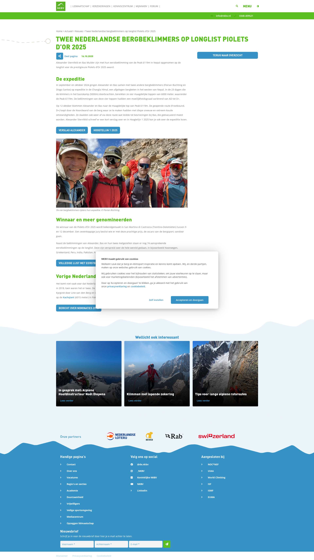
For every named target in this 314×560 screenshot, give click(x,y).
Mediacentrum (75, 516)
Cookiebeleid (104, 555)
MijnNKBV (141, 6)
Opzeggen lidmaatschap (80, 523)
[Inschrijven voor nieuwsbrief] (166, 544)
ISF (209, 484)
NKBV (140, 484)
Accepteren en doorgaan (189, 300)
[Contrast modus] (257, 6)
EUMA (211, 497)
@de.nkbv (142, 464)
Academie (72, 490)
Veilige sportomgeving (79, 510)
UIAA (211, 470)
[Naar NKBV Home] (60, 6)
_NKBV (140, 470)
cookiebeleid (138, 286)
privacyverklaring (117, 286)
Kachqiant (69, 297)
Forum (154, 6)
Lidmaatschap (80, 6)
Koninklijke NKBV (147, 477)
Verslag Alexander (72, 130)
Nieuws (79, 31)
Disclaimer (62, 555)
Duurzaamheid (75, 497)
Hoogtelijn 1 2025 (105, 130)
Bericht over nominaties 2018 (79, 308)
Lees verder (66, 400)
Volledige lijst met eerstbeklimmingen (86, 263)
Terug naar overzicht (228, 55)
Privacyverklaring (82, 555)
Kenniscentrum (123, 6)
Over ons (72, 470)
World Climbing (216, 477)
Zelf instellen (156, 300)
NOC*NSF (213, 464)
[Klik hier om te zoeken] (237, 6)
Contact (71, 464)
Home (59, 31)
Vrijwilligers (73, 503)
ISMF (210, 490)
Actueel (69, 31)
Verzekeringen (101, 6)
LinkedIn (142, 490)
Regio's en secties (77, 484)
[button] (247, 6)
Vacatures (72, 477)
